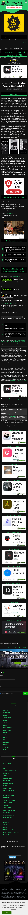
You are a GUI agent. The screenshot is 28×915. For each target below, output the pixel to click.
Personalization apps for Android (12, 378)
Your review (2, 686)
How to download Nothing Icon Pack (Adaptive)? (11, 317)
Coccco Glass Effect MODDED (13, 480)
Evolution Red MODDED (14, 549)
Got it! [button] (6, 912)
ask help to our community (12, 343)
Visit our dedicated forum (17, 276)
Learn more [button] (13, 909)
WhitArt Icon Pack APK (14, 602)
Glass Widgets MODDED (14, 464)
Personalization (9, 213)
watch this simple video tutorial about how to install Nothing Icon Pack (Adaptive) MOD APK (13, 342)
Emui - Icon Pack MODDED (14, 566)
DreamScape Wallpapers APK (13, 430)
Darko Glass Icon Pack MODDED (14, 532)
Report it (20, 274)
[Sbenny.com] (12, 3)
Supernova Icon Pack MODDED (14, 498)
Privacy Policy (16, 899)
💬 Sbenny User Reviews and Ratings (10, 399)
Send (25, 693)
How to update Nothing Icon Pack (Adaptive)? (11, 348)
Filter (24, 42)
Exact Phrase (5, 39)
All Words (12, 39)
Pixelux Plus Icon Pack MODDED (14, 515)
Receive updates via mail (7, 693)
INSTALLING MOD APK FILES (8, 303)
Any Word (18, 39)
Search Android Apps (14, 34)
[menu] (26, 1)
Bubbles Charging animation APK (14, 620)
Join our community (17, 307)
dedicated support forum (7, 899)
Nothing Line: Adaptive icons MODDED (14, 583)
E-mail (1, 680)
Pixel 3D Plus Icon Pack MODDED (14, 446)
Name (1, 675)
